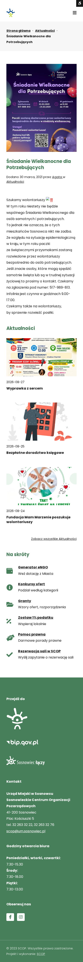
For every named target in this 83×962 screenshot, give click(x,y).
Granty (24, 600)
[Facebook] (10, 917)
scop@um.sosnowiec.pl (25, 831)
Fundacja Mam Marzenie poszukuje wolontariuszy (38, 519)
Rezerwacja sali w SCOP (39, 651)
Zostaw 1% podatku (35, 617)
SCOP (41, 954)
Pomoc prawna (32, 634)
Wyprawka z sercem (24, 388)
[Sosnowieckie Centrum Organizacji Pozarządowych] (10, 13)
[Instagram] (21, 917)
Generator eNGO (33, 567)
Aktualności (45, 31)
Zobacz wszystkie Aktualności (54, 539)
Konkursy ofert (31, 584)
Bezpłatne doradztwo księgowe (35, 452)
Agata (57, 177)
